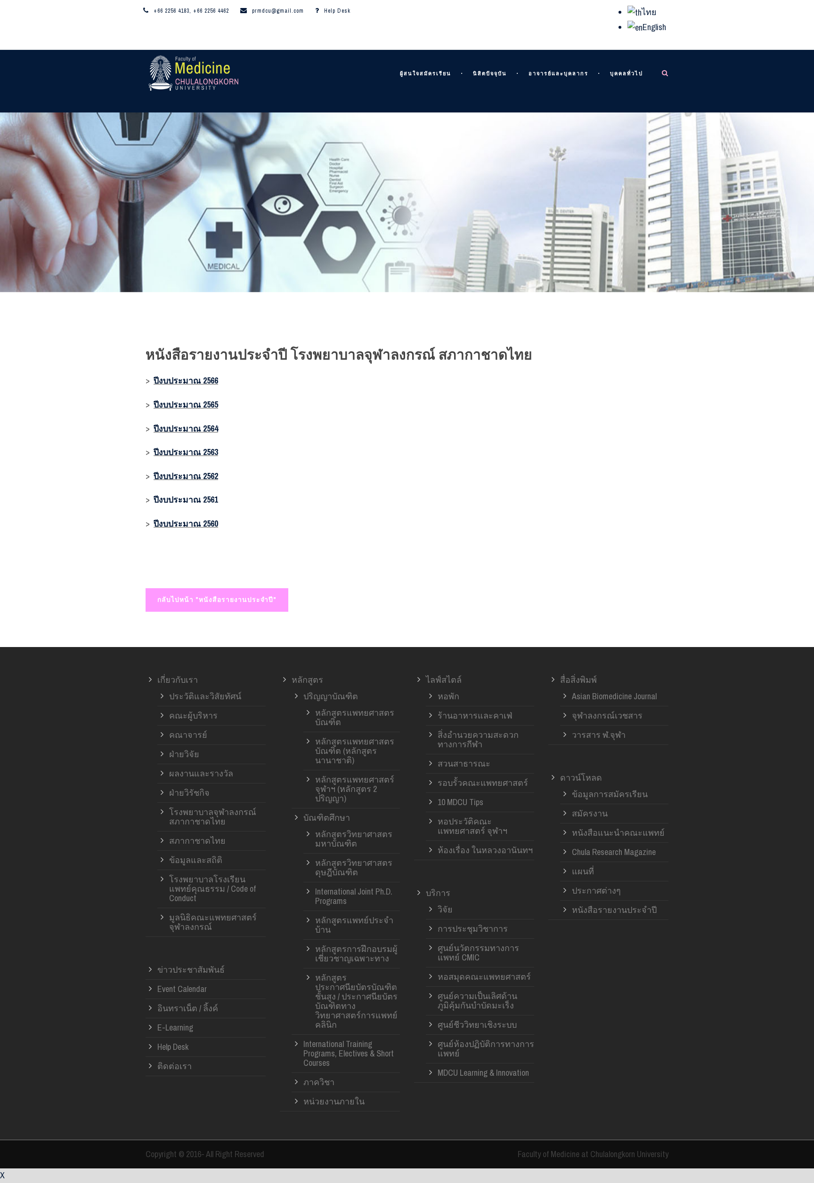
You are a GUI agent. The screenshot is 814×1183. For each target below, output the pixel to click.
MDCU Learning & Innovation (483, 1073)
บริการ (438, 893)
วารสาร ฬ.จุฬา (599, 735)
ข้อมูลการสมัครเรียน (610, 794)
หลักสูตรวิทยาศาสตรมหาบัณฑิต (353, 838)
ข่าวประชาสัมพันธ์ (191, 969)
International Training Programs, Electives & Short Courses (348, 1053)
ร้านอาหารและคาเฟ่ (475, 715)
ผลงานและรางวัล (201, 773)
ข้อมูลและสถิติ (195, 860)
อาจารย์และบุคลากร (558, 74)
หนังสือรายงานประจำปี (614, 910)
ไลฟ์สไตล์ (444, 680)
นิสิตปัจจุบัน (490, 74)
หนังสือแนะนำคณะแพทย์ (618, 833)
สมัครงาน (590, 813)
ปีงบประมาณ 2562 (186, 476)
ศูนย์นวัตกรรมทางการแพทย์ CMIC (478, 952)
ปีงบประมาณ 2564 (186, 428)
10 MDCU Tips (460, 802)
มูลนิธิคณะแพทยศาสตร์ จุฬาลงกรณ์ (213, 922)
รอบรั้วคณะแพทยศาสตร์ (483, 783)
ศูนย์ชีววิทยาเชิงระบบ (477, 1025)
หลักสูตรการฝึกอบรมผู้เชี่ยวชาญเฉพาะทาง (356, 953)
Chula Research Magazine (614, 852)
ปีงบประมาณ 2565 (186, 404)
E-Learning (175, 1027)
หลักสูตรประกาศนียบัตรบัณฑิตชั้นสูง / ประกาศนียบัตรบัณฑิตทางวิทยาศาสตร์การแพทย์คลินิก (356, 1001)
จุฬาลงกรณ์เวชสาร (607, 715)
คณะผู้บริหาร (193, 715)
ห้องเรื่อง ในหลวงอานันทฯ (485, 850)
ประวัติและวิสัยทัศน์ (205, 696)
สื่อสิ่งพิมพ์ (578, 680)
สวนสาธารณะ (464, 763)
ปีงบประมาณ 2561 (186, 499)
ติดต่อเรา (174, 1066)
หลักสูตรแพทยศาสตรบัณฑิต (354, 717)
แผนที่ (583, 871)
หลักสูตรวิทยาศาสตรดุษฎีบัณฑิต (353, 867)
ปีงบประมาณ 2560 (186, 523)
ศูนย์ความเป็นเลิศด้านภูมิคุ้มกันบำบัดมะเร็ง (477, 1000)
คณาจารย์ (188, 735)
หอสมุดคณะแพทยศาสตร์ (484, 977)
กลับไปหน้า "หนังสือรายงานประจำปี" (217, 599)
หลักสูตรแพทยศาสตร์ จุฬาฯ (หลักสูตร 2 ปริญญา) (354, 789)
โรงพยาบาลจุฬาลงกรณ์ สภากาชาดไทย (212, 816)
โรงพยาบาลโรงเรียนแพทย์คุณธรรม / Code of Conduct (212, 888)
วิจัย (445, 909)
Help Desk (337, 11)
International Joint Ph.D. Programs (353, 896)
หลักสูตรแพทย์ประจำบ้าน (354, 924)
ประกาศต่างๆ (596, 890)
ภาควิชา (318, 1082)
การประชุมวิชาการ (473, 929)
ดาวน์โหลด (581, 777)
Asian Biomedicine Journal (614, 696)
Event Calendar (182, 989)
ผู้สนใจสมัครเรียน (425, 74)
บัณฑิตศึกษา (326, 817)
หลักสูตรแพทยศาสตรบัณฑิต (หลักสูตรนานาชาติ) (354, 750)
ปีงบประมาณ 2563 (186, 452)
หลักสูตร (307, 680)
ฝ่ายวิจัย (184, 754)
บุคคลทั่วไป (626, 74)
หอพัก (448, 696)
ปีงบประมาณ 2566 (186, 380)
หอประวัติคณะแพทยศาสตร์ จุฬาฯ (472, 826)
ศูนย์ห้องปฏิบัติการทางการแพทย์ (486, 1048)
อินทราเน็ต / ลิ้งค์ (187, 1008)
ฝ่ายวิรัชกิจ (189, 793)
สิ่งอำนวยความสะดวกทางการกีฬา (478, 739)
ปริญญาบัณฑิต (330, 696)
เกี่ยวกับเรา (177, 680)
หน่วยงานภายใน (334, 1101)
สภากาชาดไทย (197, 841)
